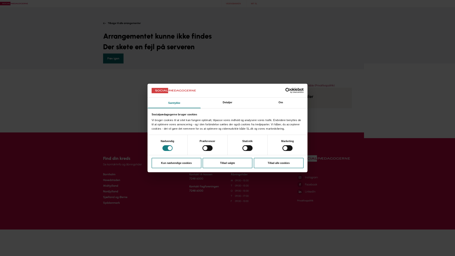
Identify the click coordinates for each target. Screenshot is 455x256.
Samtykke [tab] (174, 102)
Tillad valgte (227, 162)
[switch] (207, 148)
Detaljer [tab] (227, 102)
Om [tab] (281, 102)
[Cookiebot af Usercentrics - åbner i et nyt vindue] (288, 90)
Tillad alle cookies (279, 162)
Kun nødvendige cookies (176, 162)
